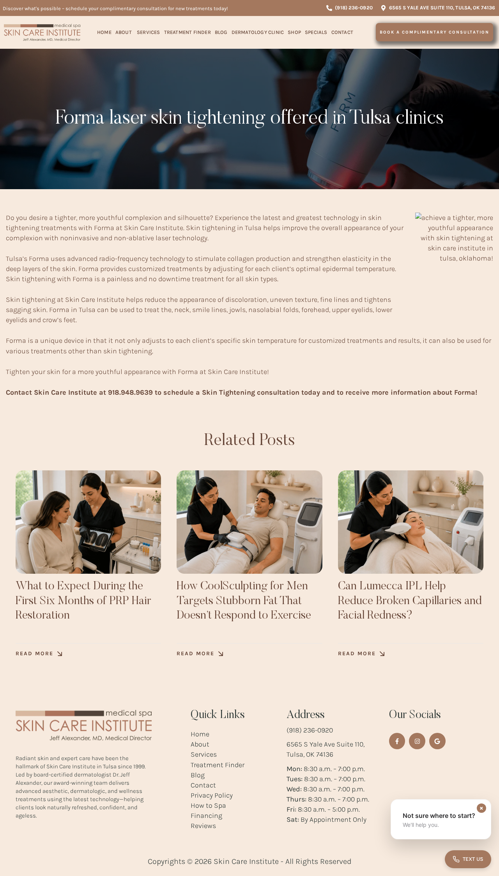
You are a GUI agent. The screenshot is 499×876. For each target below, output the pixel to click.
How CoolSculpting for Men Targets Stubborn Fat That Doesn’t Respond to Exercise (244, 601)
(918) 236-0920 (310, 730)
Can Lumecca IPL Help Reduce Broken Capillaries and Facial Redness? (410, 601)
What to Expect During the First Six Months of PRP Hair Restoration (83, 601)
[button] (349, 8)
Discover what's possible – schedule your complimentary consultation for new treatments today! (115, 8)
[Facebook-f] (397, 741)
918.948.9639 (130, 392)
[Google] (437, 741)
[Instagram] (417, 741)
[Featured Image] (88, 522)
